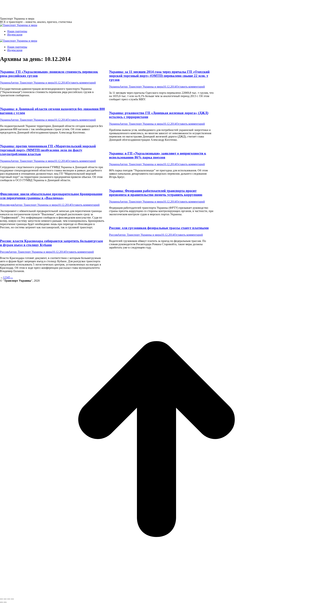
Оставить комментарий (81, 82)
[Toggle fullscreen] (8, 599)
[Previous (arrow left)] (1, 602)
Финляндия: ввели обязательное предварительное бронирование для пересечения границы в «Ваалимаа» (51, 196)
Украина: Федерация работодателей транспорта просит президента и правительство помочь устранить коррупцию (155, 193)
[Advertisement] (66, 8)
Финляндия (7, 204)
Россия (113, 234)
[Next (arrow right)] (5, 602)
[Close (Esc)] (1, 599)
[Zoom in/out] (12, 599)
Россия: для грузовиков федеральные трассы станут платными (159, 228)
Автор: (32, 82)
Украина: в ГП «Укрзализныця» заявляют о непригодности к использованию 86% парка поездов (157, 155)
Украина (5, 82)
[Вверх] (156, 594)
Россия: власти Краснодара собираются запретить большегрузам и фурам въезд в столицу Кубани (51, 243)
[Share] (5, 599)
